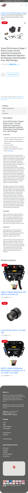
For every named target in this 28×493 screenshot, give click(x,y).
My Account (6, 448)
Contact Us (5, 434)
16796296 (14, 414)
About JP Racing (7, 432)
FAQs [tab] (3, 111)
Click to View (10, 150)
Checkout (5, 452)
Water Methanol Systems (15, 12)
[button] (25, 23)
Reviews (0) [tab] (5, 113)
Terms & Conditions (7, 454)
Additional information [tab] (8, 108)
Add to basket (12, 74)
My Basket (5, 450)
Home (4, 422)
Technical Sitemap (7, 438)
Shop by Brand (6, 428)
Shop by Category (7, 426)
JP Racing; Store (4, 12)
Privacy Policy (6, 456)
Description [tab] (5, 106)
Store (4, 424)
